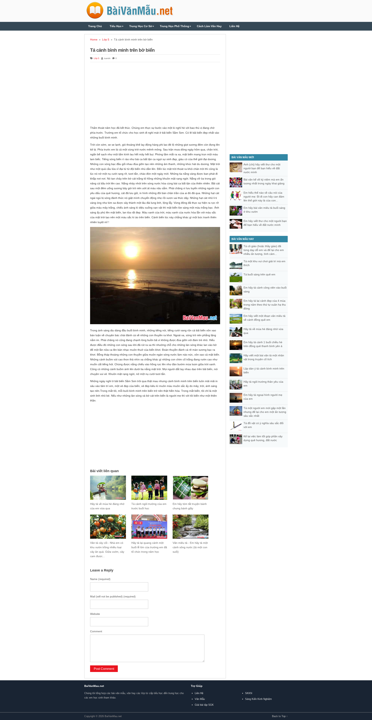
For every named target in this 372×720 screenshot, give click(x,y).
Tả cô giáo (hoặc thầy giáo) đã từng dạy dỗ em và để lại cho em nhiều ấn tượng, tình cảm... (264, 250)
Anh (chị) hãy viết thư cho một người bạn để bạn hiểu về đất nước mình (262, 168)
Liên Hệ (234, 26)
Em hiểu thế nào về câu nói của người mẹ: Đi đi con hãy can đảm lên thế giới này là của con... (264, 196)
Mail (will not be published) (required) (113, 596)
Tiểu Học (116, 26)
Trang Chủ (95, 26)
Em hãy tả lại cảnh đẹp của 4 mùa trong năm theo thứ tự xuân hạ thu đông (265, 304)
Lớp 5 (105, 39)
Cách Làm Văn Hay (209, 26)
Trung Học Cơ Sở (141, 26)
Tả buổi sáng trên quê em (259, 274)
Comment (96, 631)
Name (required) (100, 579)
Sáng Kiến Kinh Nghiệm (258, 699)
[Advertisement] (155, 94)
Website (95, 613)
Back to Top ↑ (280, 716)
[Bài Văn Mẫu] (129, 17)
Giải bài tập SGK (204, 704)
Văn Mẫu (200, 699)
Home (93, 39)
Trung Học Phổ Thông (175, 26)
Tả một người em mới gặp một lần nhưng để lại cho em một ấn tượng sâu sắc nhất (265, 411)
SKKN (248, 693)
